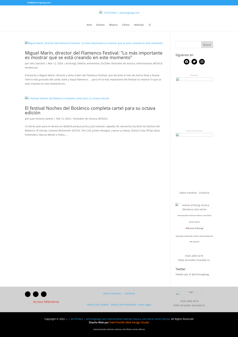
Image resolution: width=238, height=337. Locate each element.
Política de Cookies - (99, 304)
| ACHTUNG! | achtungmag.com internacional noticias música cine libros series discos (119, 319)
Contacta (204, 192)
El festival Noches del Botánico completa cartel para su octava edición (90, 110)
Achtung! (71, 63)
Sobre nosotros (188, 192)
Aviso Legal (144, 304)
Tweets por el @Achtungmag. (192, 274)
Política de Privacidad (123, 304)
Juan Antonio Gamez (41, 118)
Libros (125, 25)
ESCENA (105, 63)
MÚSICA (157, 63)
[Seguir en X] (36, 294)
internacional (144, 63)
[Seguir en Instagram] (44, 294)
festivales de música (123, 63)
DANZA (81, 63)
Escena (100, 25)
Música (113, 25)
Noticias (139, 25)
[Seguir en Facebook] (27, 294)
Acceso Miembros (46, 302)
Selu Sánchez (37, 63)
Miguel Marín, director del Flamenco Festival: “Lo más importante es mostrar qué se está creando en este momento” (94, 55)
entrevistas (93, 63)
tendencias (31, 67)
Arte (89, 25)
